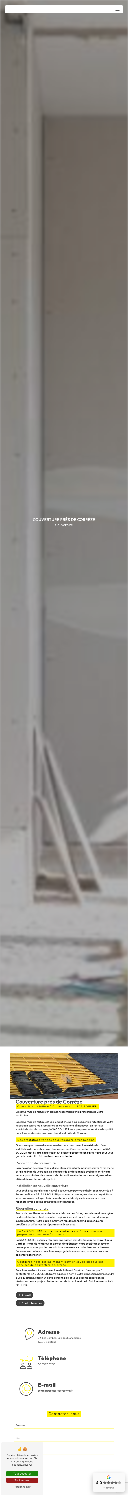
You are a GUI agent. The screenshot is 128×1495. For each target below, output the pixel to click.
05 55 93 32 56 (46, 1364)
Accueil (26, 1295)
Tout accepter (22, 1473)
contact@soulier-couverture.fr (55, 1390)
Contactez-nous (32, 1303)
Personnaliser (22, 1486)
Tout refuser (22, 1480)
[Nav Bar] (117, 9)
